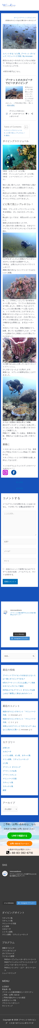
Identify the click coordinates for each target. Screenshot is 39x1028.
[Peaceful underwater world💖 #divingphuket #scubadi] (31, 628)
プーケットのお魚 (10, 771)
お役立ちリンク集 (9, 1000)
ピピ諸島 (5, 926)
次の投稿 (19, 488)
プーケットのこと (10, 775)
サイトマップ (7, 1006)
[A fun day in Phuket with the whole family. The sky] (31, 621)
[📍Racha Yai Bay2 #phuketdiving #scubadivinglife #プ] (8, 621)
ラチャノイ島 (8, 782)
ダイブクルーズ (8, 953)
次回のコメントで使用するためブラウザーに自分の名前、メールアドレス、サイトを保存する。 (19, 572)
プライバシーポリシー (11, 1003)
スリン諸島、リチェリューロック (16, 759)
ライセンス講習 (8, 956)
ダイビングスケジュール (13, 130)
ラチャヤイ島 (8, 786)
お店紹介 (5, 986)
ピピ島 (17, 53)
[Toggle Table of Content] (25, 127)
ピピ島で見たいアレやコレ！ (15, 133)
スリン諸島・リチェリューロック (15, 934)
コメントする (8, 53)
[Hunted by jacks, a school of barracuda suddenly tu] (19, 628)
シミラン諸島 (7, 932)
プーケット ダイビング (12, 767)
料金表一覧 (6, 989)
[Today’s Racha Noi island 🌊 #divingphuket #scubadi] (19, 896)
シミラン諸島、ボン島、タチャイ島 (16, 755)
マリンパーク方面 (14, 56)
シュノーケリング (9, 973)
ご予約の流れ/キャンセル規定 (13, 997)
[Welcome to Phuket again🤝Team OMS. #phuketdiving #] (7, 896)
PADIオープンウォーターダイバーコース (20, 959)
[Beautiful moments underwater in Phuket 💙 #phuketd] (19, 621)
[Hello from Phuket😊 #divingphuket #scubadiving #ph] (31, 896)
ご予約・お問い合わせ (11, 995)
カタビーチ (7, 751)
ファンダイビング (9, 951)
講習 (4, 790)
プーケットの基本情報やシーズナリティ (17, 992)
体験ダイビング (8, 948)
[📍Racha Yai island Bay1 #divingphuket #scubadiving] (8, 628)
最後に (8, 135)
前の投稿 (19, 482)
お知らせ (6, 748)
